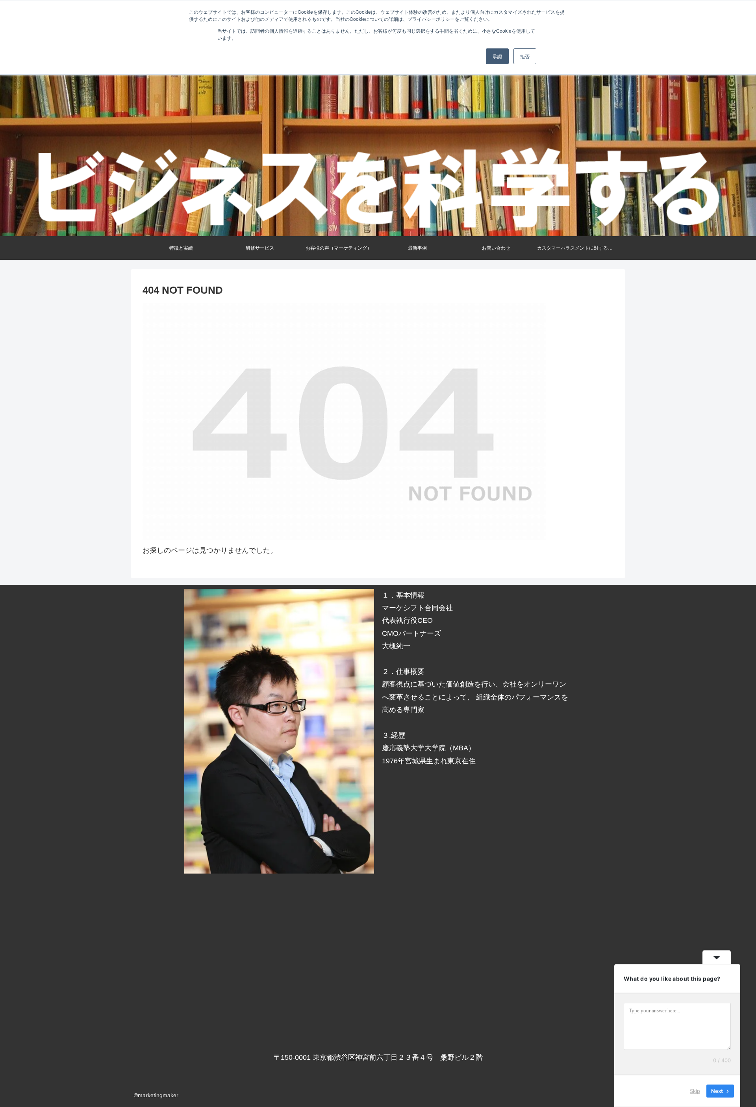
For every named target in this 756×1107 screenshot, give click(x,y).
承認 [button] (497, 56)
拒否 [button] (525, 56)
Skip (695, 1091)
